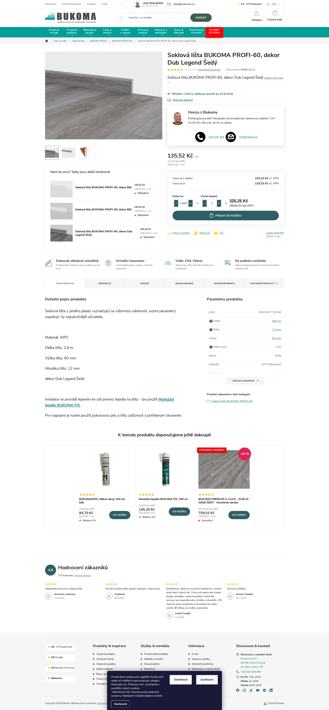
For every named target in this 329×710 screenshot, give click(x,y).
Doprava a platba (201, 659)
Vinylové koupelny (106, 664)
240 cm (276, 321)
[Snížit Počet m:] (176, 203)
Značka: (275, 233)
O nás (104, 4)
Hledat (201, 18)
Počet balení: (209, 196)
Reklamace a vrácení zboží (206, 669)
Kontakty (91, 4)
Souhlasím (207, 680)
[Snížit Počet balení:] (205, 203)
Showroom (50, 4)
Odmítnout (180, 680)
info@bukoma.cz (248, 137)
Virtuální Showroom (71, 4)
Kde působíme (151, 664)
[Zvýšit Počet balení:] (219, 203)
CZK (274, 4)
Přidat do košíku (228, 216)
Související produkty (262, 283)
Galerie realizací (104, 669)
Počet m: (178, 196)
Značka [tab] (184, 283)
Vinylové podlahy (105, 654)
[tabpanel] (105, 486)
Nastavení (120, 704)
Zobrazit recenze (82, 575)
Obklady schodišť (153, 659)
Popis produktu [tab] (65, 283)
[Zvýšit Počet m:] (190, 203)
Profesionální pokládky (156, 654)
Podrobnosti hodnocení (209, 69)
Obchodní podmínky (202, 664)
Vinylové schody (105, 659)
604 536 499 (216, 137)
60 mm (276, 338)
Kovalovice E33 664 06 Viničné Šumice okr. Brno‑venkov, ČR (253, 663)
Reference (149, 669)
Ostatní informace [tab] (224, 283)
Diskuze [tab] (144, 283)
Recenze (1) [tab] (105, 283)
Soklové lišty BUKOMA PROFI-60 (231, 401)
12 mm (276, 329)
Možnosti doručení (183, 100)
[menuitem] (54, 32)
